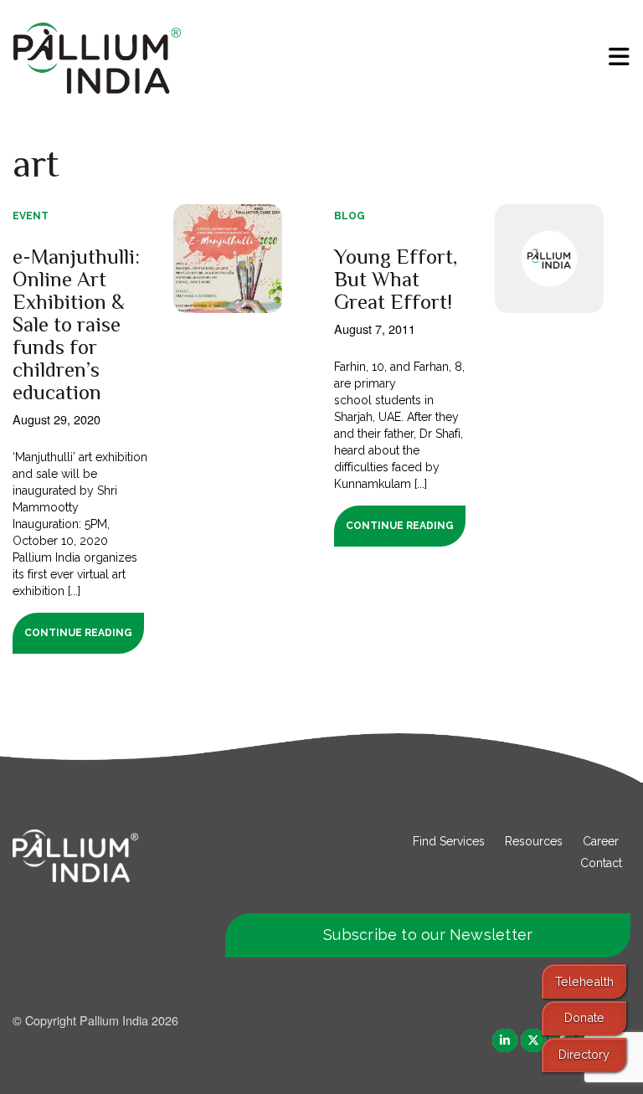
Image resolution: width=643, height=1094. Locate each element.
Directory (584, 1054)
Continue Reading (78, 633)
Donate (584, 1017)
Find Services (449, 841)
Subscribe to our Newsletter (427, 934)
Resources (534, 841)
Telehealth (584, 981)
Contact (601, 863)
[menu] (619, 57)
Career (601, 841)
